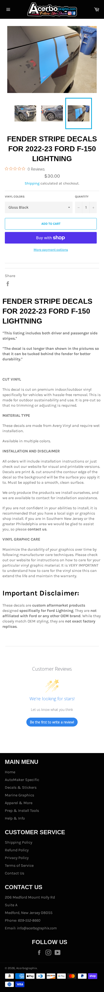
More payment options (51, 250)
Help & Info (15, 818)
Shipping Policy (18, 842)
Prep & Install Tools (22, 810)
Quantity (82, 196)
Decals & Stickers (21, 787)
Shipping (32, 183)
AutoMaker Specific (22, 779)
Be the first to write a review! (52, 722)
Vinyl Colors (15, 196)
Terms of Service (19, 865)
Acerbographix (26, 968)
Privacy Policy (17, 857)
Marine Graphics (19, 795)
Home (10, 772)
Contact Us (14, 873)
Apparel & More (18, 802)
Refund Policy (17, 850)
